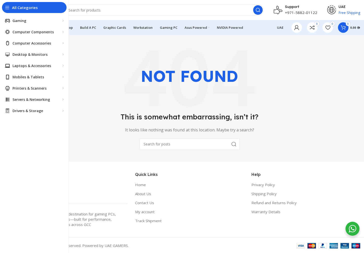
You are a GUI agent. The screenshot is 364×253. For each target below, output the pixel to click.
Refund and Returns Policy (274, 202)
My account (145, 211)
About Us (143, 193)
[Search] (258, 10)
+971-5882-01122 (301, 12)
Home (140, 184)
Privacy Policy (263, 184)
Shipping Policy (264, 193)
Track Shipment (148, 220)
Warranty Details (265, 211)
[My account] (296, 28)
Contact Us (144, 202)
